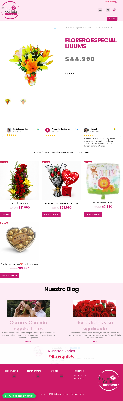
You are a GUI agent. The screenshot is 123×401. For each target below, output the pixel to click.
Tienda (72, 28)
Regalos (78, 28)
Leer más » (28, 342)
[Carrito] (114, 10)
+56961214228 (109, 1)
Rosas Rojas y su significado (94, 325)
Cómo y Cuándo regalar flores (28, 325)
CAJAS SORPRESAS (88, 28)
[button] (100, 10)
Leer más (5, 215)
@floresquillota (61, 356)
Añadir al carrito (51, 215)
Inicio (67, 28)
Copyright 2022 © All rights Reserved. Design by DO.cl (62, 394)
